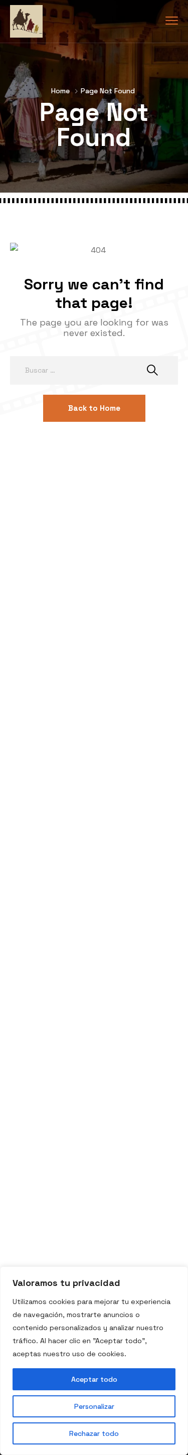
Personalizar (94, 1406)
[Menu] (171, 21)
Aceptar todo (94, 1379)
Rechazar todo (94, 1433)
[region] (94, 1360)
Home (60, 90)
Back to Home (94, 408)
